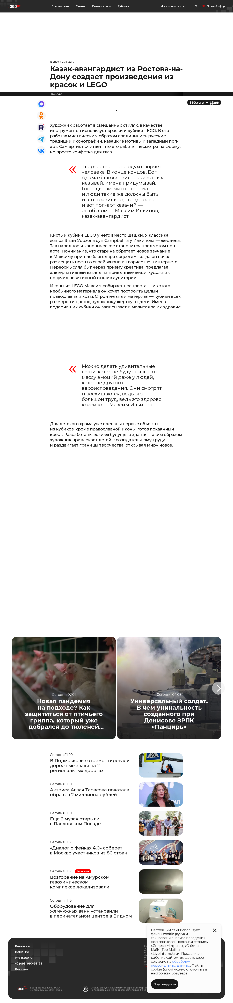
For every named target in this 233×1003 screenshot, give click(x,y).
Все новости (60, 6)
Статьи (80, 6)
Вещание (22, 952)
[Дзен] (204, 102)
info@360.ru (23, 957)
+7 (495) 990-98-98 (28, 963)
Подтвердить (164, 984)
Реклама (21, 969)
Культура (56, 94)
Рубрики (123, 6)
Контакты (22, 946)
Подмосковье (101, 6)
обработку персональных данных (170, 963)
